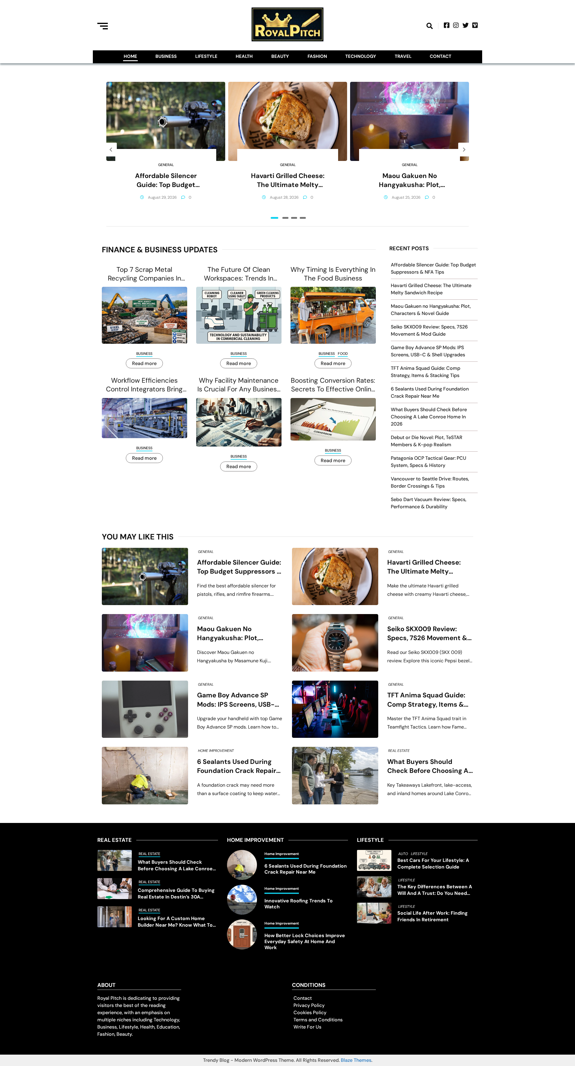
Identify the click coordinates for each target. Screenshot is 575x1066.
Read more (144, 363)
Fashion (317, 56)
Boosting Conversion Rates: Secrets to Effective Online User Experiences (333, 384)
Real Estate (399, 750)
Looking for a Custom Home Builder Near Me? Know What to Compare (175, 921)
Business (166, 56)
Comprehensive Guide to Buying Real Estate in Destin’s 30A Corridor (176, 893)
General (166, 164)
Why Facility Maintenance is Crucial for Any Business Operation (238, 384)
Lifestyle (206, 56)
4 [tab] (303, 218)
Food (343, 353)
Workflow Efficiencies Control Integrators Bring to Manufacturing (144, 384)
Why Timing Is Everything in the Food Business (333, 274)
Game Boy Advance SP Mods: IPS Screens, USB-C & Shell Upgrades (238, 700)
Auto (403, 853)
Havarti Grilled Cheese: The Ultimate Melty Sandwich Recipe (288, 180)
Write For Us (307, 1027)
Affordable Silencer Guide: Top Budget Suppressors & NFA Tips (166, 180)
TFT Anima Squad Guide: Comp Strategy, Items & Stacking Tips (426, 700)
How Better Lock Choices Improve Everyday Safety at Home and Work (304, 942)
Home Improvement (216, 750)
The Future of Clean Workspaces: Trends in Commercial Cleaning (238, 274)
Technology (360, 56)
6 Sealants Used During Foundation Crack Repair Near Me (236, 766)
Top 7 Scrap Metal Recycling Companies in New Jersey (144, 274)
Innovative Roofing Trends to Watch (298, 904)
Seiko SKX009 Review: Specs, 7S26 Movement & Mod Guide (427, 634)
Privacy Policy (309, 1005)
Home (130, 56)
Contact (440, 56)
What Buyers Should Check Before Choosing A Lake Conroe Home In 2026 (429, 416)
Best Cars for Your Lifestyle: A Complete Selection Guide (433, 863)
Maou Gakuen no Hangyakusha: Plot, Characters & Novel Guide (410, 180)
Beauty (280, 56)
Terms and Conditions (318, 1020)
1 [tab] (274, 218)
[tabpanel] (166, 149)
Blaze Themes (356, 1060)
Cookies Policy (309, 1012)
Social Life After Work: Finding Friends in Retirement (432, 916)
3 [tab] (294, 218)
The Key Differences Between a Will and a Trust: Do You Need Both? (434, 890)
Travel (403, 56)
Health (244, 56)
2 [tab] (285, 218)
